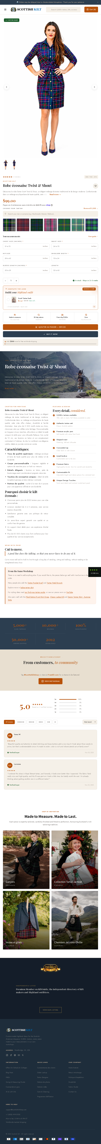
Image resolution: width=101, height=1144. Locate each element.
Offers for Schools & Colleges (16, 1068)
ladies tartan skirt (27, 587)
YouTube (69, 592)
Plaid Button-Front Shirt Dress (37, 597)
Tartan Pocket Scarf (35, 583)
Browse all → (91, 208)
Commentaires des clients (46, 1068)
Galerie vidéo (42, 1087)
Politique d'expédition (76, 1077)
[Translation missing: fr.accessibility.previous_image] (6, 87)
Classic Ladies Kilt (57, 597)
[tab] (49, 155)
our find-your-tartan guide (35, 592)
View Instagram (52, 681)
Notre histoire (73, 1068)
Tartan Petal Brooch (54, 583)
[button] (11, 177)
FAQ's (8, 1077)
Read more (9, 388)
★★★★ (31, 722)
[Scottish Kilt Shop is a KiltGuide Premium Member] (50, 967)
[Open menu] (5, 9)
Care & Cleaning (43, 1092)
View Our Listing (50, 1010)
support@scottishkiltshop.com (16, 1109)
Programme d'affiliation (45, 1096)
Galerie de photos (43, 1082)
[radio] (9, 225)
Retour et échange (75, 1072)
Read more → (55, 194)
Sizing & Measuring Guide (15, 1082)
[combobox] (50, 214)
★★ (48, 722)
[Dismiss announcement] (97, 2)
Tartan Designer (42, 1077)
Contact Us (72, 1092)
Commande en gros (13, 1087)
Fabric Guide (73, 1087)
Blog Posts (9, 1072)
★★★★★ (20, 722)
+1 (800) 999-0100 (13, 1114)
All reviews (9, 722)
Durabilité (72, 1082)
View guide (92, 236)
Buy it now (52, 334)
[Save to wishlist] (95, 186)
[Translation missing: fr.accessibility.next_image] (94, 87)
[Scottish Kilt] (26, 9)
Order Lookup (42, 1072)
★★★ (41, 722)
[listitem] (5, 165)
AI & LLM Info (11, 1092)
